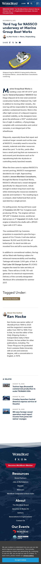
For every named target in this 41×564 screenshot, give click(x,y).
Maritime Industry (11, 299)
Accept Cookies (20, 560)
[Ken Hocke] (4, 37)
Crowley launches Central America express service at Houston (24, 401)
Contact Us (20, 520)
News (22, 37)
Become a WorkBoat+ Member (20, 465)
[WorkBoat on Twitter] (18, 459)
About (20, 500)
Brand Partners (20, 478)
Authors (20, 513)
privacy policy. (28, 555)
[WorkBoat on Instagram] (22, 459)
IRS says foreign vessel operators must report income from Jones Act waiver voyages (23, 415)
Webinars (20, 490)
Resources (20, 473)
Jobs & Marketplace (20, 482)
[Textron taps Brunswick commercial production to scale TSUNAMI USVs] (6, 385)
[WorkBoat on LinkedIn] (25, 459)
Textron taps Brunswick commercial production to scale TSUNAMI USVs (24, 388)
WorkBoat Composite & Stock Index (20, 494)
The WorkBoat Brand (21, 505)
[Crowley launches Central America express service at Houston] (6, 398)
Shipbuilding (30, 37)
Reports (20, 486)
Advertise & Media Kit (20, 509)
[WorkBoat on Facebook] (15, 459)
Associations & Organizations (20, 517)
